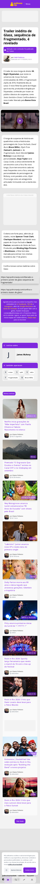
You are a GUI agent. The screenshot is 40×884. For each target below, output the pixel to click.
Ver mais (20, 821)
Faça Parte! (30, 876)
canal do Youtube (10, 308)
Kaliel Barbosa (19, 57)
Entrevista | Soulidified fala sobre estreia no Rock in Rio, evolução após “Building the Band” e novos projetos (17, 763)
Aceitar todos (29, 870)
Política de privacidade (9, 876)
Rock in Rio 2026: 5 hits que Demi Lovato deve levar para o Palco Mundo (17, 702)
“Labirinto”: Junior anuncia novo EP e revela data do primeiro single (16, 547)
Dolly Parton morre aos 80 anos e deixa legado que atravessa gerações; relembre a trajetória (18, 586)
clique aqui (32, 317)
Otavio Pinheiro (17, 434)
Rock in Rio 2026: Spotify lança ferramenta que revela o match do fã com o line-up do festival (17, 662)
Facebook (22, 304)
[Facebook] (3, 879)
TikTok (29, 304)
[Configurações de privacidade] (6, 870)
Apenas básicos (16, 870)
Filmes (28, 4)
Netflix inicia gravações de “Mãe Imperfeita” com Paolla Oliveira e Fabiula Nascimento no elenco (17, 425)
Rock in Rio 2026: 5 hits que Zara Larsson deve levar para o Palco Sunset (17, 803)
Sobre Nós (21, 876)
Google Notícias (26, 306)
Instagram (8, 306)
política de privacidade (15, 864)
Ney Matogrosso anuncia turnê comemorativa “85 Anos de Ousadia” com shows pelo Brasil (18, 507)
